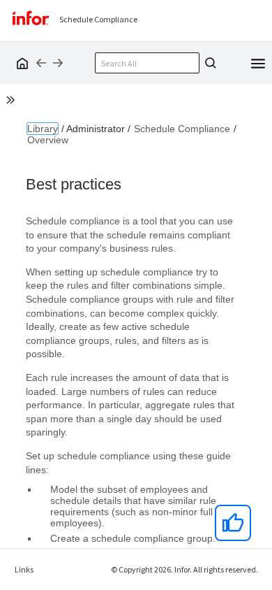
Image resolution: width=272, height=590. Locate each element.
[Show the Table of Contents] (12, 102)
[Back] (41, 62)
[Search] (208, 62)
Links (24, 569)
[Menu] (258, 62)
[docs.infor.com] (20, 62)
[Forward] (58, 62)
